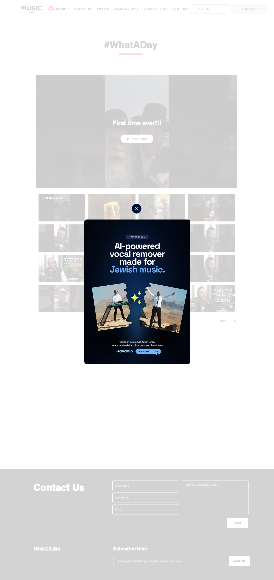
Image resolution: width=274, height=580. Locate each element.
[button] (136, 209)
